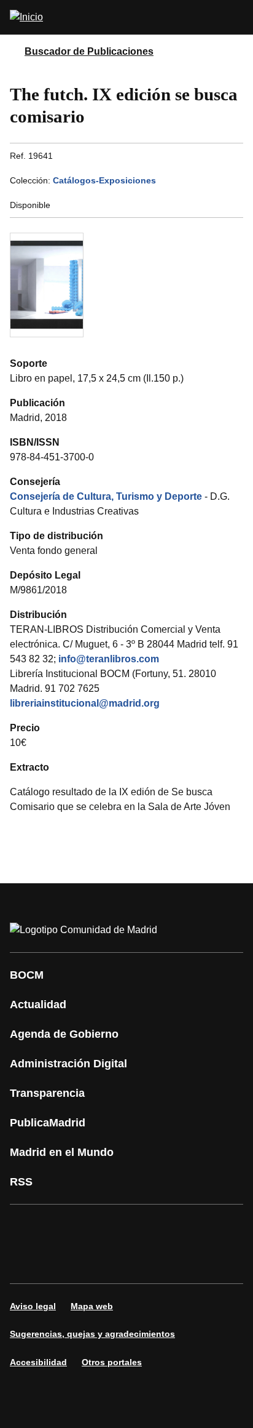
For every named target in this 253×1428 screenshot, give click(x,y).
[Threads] (137, 1261)
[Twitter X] (101, 1226)
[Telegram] (101, 1261)
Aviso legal (33, 1306)
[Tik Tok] (27, 1261)
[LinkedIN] (174, 1226)
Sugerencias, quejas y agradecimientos (92, 1334)
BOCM (27, 975)
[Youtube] (137, 1226)
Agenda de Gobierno (64, 1034)
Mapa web (92, 1306)
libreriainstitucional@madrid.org (85, 703)
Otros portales (112, 1362)
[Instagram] (64, 1226)
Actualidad (38, 1004)
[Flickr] (64, 1261)
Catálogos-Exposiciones (104, 180)
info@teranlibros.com (108, 659)
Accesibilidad (38, 1362)
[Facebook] (27, 1226)
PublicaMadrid (47, 1123)
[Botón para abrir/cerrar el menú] (236, 17)
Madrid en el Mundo (62, 1152)
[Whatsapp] (211, 1226)
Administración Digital (68, 1063)
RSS (21, 1182)
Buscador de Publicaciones (89, 51)
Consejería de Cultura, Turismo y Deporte (106, 496)
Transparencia (47, 1093)
